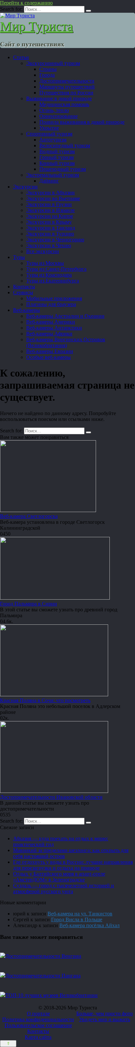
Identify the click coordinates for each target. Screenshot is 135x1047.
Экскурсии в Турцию (50, 233)
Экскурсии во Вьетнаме (53, 198)
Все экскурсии (42, 251)
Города (47, 75)
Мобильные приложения (54, 298)
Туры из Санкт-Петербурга (56, 269)
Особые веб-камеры (48, 357)
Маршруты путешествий (67, 86)
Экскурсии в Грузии (49, 204)
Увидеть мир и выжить (104, 1019)
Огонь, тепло (54, 110)
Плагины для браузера (51, 304)
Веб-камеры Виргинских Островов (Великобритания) (65, 342)
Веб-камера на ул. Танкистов (80, 913)
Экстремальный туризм (52, 175)
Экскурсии (25, 186)
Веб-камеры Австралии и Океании (65, 316)
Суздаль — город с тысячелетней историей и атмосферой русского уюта (63, 888)
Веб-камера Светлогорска (29, 516)
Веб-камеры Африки (49, 333)
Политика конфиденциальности (38, 1019)
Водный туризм (57, 151)
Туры (19, 257)
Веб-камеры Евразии (49, 351)
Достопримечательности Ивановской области (51, 797)
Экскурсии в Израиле (50, 210)
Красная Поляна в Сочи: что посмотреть (45, 700)
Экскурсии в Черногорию (55, 239)
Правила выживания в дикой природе (82, 122)
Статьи (21, 57)
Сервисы (23, 292)
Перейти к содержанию (26, 3)
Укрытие (49, 128)
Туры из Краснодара (49, 275)
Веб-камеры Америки (50, 322)
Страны (48, 69)
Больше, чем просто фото (104, 1013)
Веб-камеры (26, 310)
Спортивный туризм (49, 134)
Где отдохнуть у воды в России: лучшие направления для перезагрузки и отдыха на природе (73, 865)
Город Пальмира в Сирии (28, 603)
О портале (38, 1013)
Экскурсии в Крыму (49, 222)
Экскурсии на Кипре (49, 216)
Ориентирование (58, 116)
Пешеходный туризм (62, 169)
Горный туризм (56, 157)
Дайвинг (49, 181)
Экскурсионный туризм (53, 63)
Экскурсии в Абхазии (50, 192)
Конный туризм (57, 163)
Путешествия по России (66, 92)
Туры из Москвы (45, 263)
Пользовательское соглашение (38, 1025)
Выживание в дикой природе (59, 98)
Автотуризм (53, 139)
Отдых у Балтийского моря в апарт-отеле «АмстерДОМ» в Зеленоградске (59, 876)
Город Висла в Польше (76, 919)
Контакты (24, 286)
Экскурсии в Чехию (48, 245)
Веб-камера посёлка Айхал (89, 925)
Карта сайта (38, 1037)
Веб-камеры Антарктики (54, 327)
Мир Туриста (36, 26)
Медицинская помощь (64, 104)
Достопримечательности (66, 81)
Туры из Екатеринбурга (52, 280)
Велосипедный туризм (64, 145)
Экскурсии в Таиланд (50, 228)
